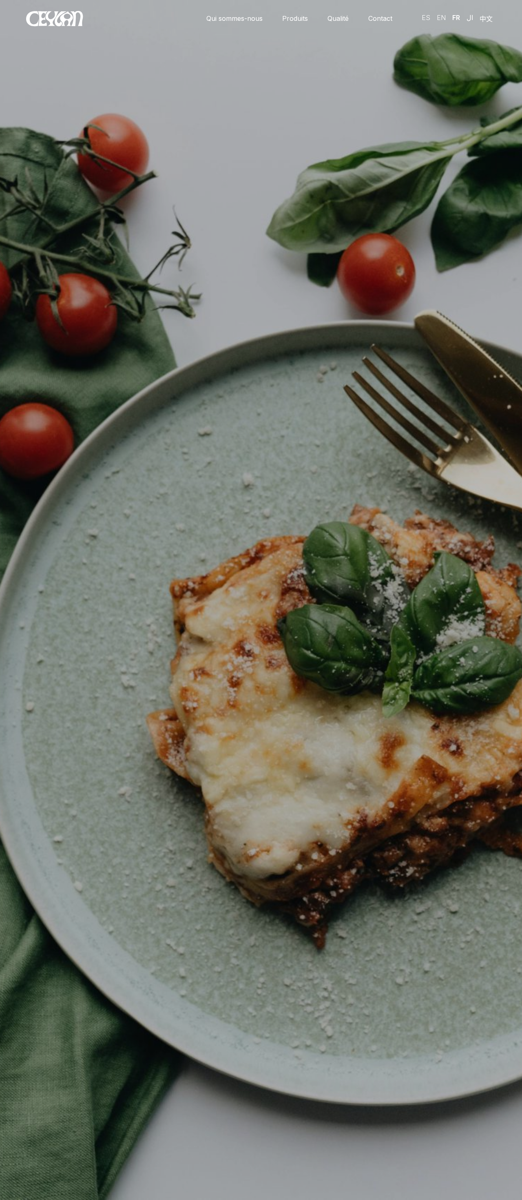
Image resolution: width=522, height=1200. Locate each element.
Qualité (338, 18)
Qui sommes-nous (234, 18)
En (441, 17)
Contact (380, 18)
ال (470, 17)
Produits (295, 18)
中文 (486, 19)
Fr (456, 17)
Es (426, 17)
